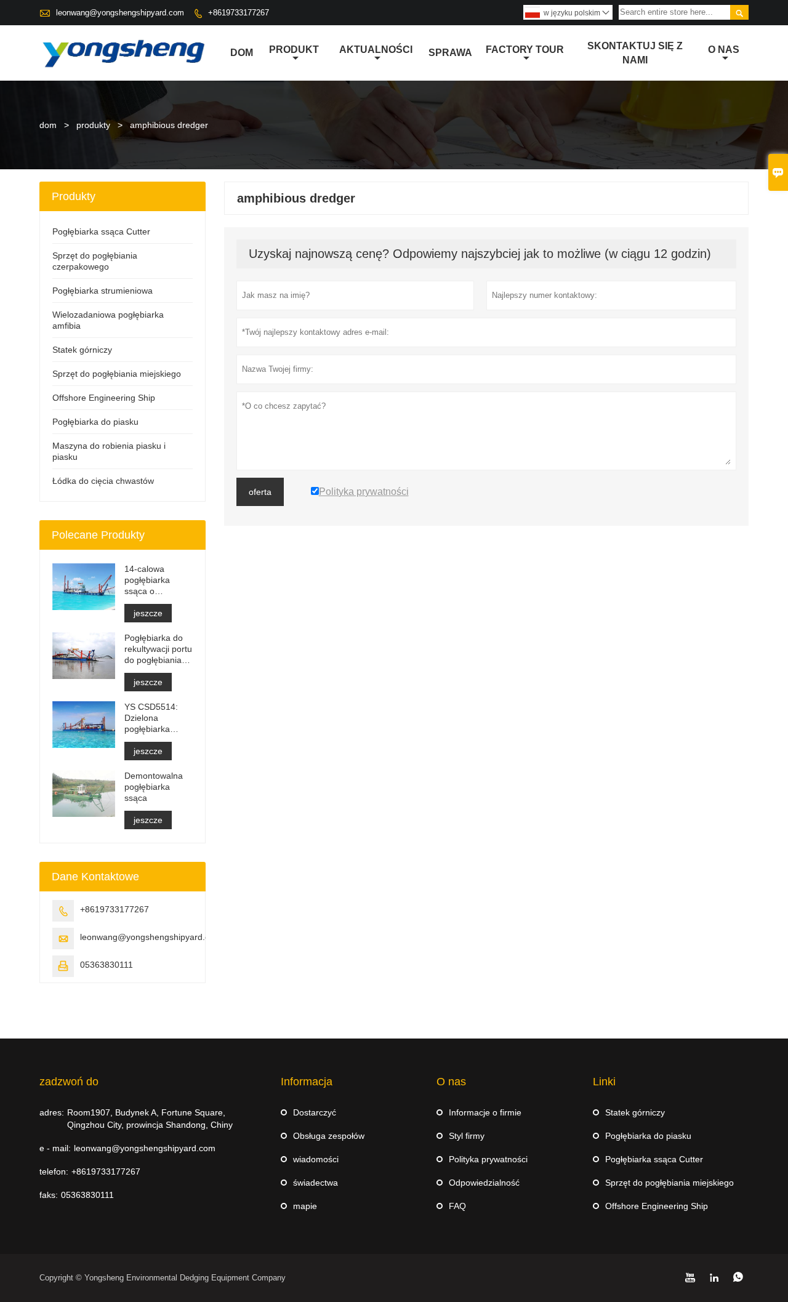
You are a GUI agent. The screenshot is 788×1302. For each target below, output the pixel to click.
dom (241, 52)
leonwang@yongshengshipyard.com (120, 12)
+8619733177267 (238, 12)
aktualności (375, 49)
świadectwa (315, 1182)
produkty (93, 125)
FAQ (457, 1206)
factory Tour (525, 49)
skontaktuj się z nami (635, 53)
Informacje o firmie (485, 1112)
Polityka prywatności (488, 1159)
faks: (48, 1195)
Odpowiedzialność (484, 1182)
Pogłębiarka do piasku (95, 422)
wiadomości (316, 1159)
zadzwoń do (68, 1081)
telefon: (53, 1171)
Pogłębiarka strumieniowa (102, 290)
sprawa (450, 52)
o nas (723, 49)
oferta (260, 492)
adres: (51, 1112)
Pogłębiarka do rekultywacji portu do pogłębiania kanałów (158, 649)
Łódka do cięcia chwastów (103, 481)
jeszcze (148, 613)
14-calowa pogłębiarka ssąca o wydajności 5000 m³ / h (156, 580)
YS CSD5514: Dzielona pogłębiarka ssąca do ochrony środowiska (151, 718)
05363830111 (106, 965)
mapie (305, 1206)
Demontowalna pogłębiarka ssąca (153, 787)
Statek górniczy (82, 350)
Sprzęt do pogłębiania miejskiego (116, 374)
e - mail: (55, 1148)
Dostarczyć (314, 1112)
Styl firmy (466, 1136)
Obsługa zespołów (328, 1136)
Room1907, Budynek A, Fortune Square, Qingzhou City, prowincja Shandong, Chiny (150, 1118)
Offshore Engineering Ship (103, 398)
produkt (294, 49)
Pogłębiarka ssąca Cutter (101, 231)
